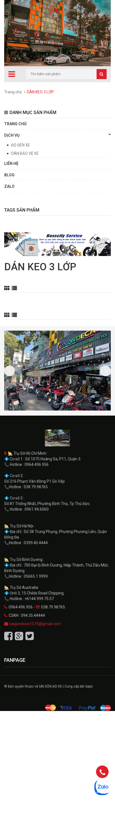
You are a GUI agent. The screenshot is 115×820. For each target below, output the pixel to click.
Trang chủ (13, 92)
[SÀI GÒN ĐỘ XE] (57, 438)
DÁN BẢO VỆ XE (25, 153)
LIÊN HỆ (11, 163)
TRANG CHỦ (15, 124)
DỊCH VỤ (12, 135)
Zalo (9, 186)
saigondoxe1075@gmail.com (35, 624)
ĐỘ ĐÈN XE (20, 145)
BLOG (9, 175)
